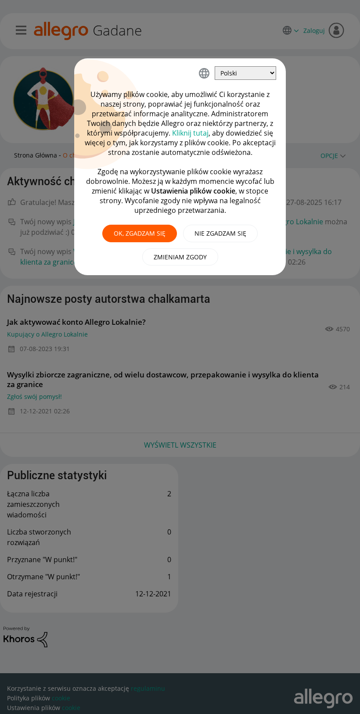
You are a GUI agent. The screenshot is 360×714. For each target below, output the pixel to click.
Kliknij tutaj (190, 133)
